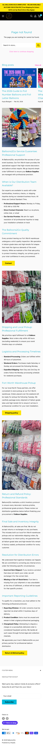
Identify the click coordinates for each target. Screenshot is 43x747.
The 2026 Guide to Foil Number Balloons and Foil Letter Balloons (16, 94)
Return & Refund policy (14, 653)
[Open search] (31, 16)
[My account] (35, 16)
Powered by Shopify (8, 742)
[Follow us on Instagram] (7, 718)
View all (38, 65)
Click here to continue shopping (21, 52)
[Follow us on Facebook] (3, 718)
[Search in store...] (38, 45)
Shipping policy (11, 413)
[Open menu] (3, 16)
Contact (8, 263)
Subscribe (9, 702)
